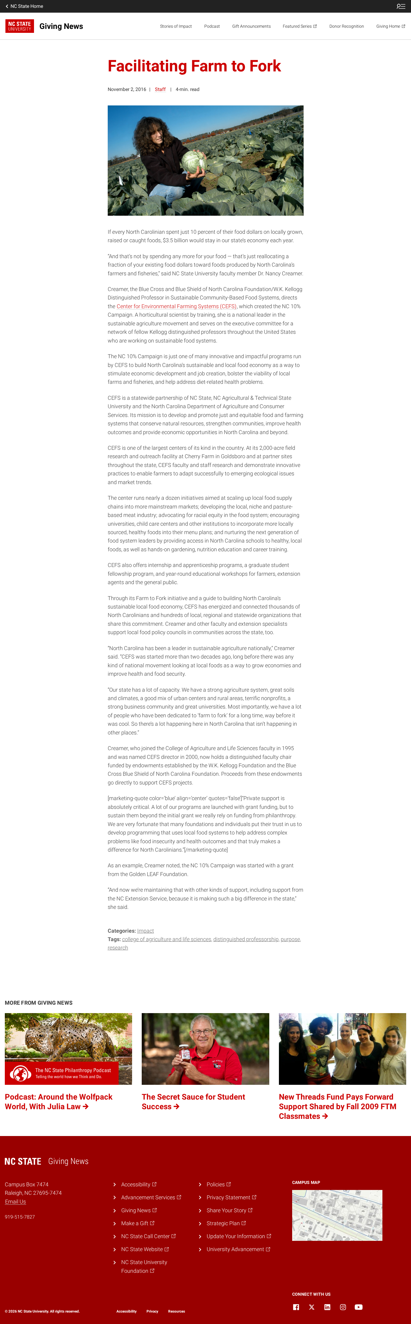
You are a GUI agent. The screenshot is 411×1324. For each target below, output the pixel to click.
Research (118, 948)
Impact (145, 931)
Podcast (212, 26)
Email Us (15, 1202)
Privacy (152, 1311)
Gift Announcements (251, 26)
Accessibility (126, 1311)
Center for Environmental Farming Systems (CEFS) (176, 306)
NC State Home (27, 6)
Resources (176, 1311)
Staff (160, 89)
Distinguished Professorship (246, 939)
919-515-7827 (20, 1217)
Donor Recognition (346, 26)
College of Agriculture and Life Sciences (166, 939)
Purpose (290, 939)
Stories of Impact (176, 26)
